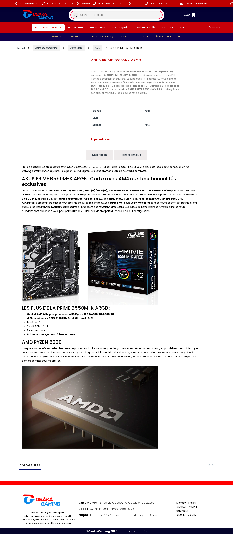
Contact (167, 27)
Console (144, 36)
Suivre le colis (146, 27)
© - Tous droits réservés (116, 531)
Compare (214, 27)
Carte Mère (76, 47)
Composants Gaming (101, 36)
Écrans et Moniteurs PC (168, 36)
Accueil (21, 47)
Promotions (97, 27)
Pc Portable (58, 36)
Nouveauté (75, 27)
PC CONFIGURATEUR (48, 27)
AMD (97, 47)
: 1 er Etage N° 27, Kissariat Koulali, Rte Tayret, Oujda (118, 515)
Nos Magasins (121, 27)
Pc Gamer (76, 36)
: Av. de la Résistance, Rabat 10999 (107, 509)
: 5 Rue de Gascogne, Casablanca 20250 (116, 502)
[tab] (99, 155)
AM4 (147, 124)
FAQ (182, 27)
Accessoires (126, 36)
